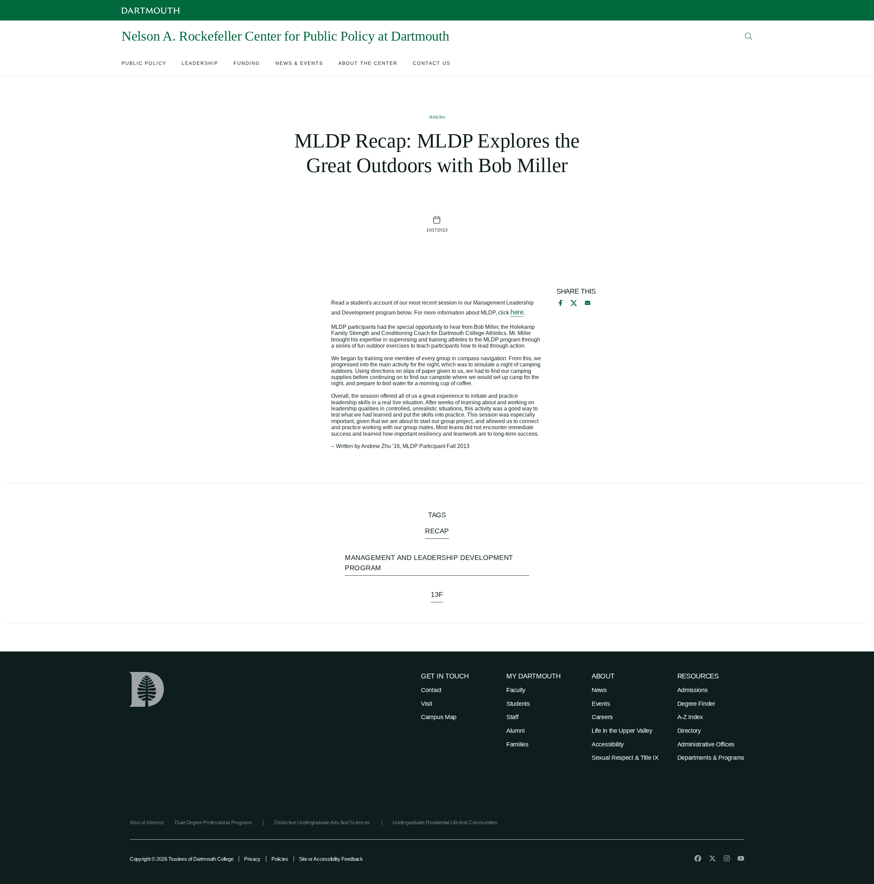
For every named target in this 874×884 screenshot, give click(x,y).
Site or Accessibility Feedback (331, 859)
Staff (512, 717)
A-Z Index (690, 717)
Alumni (515, 730)
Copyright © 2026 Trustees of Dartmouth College (181, 859)
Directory (689, 730)
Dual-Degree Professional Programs (213, 822)
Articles (437, 117)
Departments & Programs (710, 757)
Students (518, 703)
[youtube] (740, 858)
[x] (573, 303)
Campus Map (438, 717)
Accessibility (608, 744)
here (517, 312)
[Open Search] (748, 36)
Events (601, 703)
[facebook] (559, 303)
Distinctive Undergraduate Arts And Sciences (322, 822)
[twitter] (712, 858)
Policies (279, 859)
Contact (431, 690)
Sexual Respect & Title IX (625, 757)
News (599, 690)
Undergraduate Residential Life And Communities (445, 822)
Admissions (692, 690)
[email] (587, 303)
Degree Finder (696, 703)
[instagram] (727, 858)
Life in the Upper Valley (622, 730)
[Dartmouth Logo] (151, 10)
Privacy (252, 859)
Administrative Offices (705, 744)
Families (517, 744)
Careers (602, 717)
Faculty (515, 690)
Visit (426, 703)
